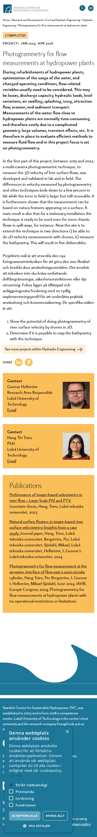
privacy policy (80, 824)
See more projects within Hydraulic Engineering (40, 349)
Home (6, 20)
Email (11, 409)
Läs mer (16, 775)
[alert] (38, 780)
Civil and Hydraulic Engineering (62, 20)
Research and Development (27, 20)
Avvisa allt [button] (55, 816)
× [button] (67, 731)
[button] (38, 826)
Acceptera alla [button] (25, 816)
